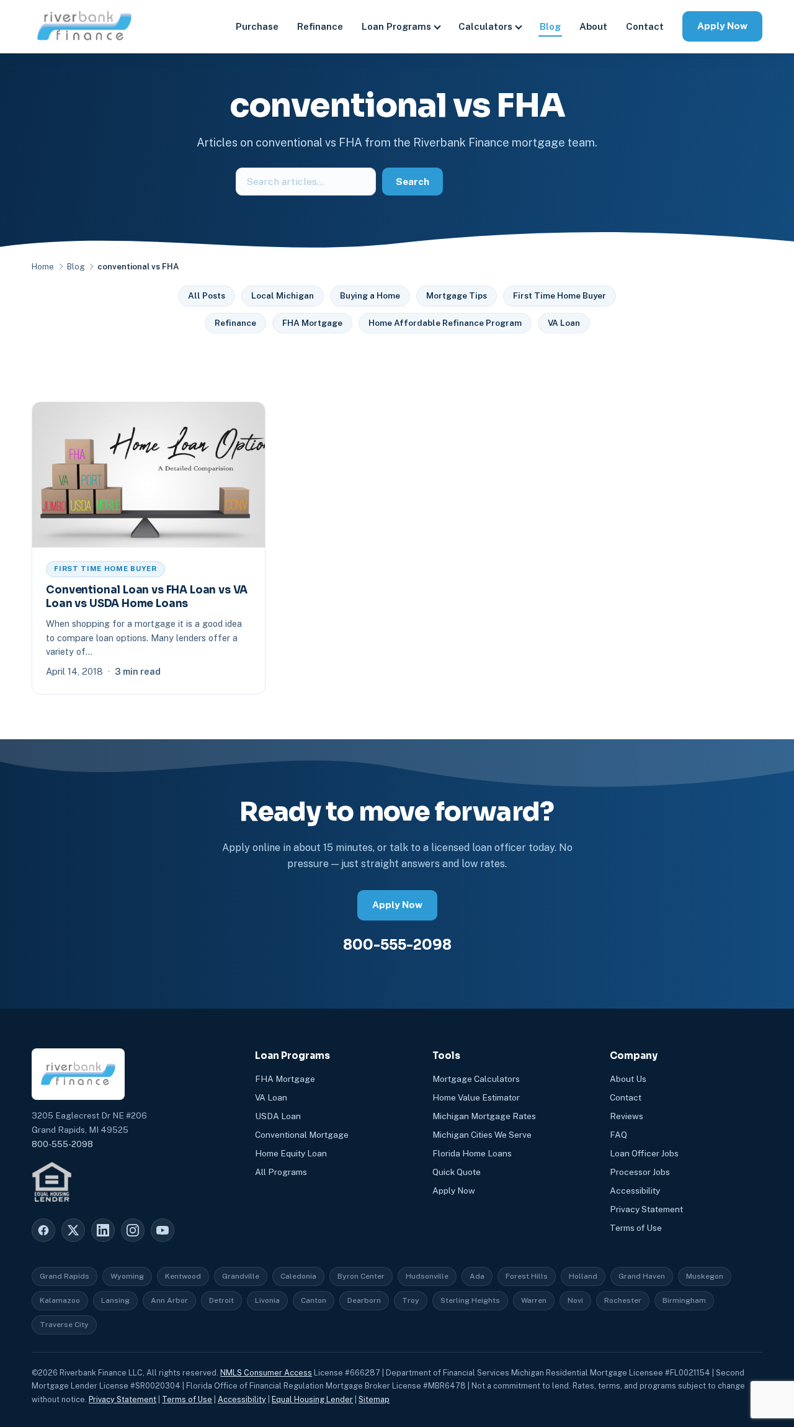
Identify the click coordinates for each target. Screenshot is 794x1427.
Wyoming (127, 1276)
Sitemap (374, 1399)
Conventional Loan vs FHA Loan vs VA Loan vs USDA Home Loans (147, 596)
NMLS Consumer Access (266, 1372)
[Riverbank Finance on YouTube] (162, 1230)
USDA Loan (278, 1116)
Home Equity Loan (291, 1153)
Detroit (221, 1300)
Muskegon (704, 1276)
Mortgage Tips (456, 295)
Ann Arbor (169, 1300)
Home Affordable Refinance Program (445, 323)
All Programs (281, 1172)
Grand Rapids (64, 1276)
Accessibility (635, 1190)
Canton (313, 1300)
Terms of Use (636, 1228)
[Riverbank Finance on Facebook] (43, 1230)
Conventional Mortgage (302, 1135)
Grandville (240, 1276)
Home (43, 266)
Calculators (485, 26)
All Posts (206, 295)
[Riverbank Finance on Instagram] (133, 1230)
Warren (533, 1300)
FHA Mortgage (312, 323)
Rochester (622, 1300)
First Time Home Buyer (559, 295)
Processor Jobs (640, 1172)
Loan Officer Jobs (644, 1153)
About (593, 26)
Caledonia (298, 1276)
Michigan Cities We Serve (482, 1135)
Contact (645, 26)
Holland (583, 1276)
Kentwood (183, 1276)
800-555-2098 (397, 944)
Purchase (257, 26)
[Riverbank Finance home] (84, 26)
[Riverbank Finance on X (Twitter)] (73, 1230)
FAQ (618, 1135)
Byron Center (361, 1276)
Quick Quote (456, 1172)
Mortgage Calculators (476, 1079)
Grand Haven (641, 1276)
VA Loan (564, 323)
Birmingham (684, 1300)
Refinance (320, 26)
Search (412, 181)
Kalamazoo (60, 1300)
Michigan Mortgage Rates (484, 1116)
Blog (550, 26)
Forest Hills (527, 1276)
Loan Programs (396, 26)
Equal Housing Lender (312, 1399)
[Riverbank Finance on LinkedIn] (103, 1230)
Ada (477, 1276)
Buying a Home (370, 295)
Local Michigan (282, 295)
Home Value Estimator (476, 1097)
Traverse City (64, 1324)
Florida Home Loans (472, 1153)
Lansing (115, 1300)
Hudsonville (427, 1276)
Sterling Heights (470, 1300)
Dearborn (364, 1300)
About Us (628, 1079)
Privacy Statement (646, 1209)
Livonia (267, 1300)
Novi (575, 1300)
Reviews (626, 1116)
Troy (410, 1300)
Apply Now (722, 25)
